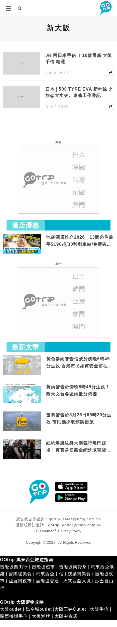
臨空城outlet (39, 609)
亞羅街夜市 (20, 581)
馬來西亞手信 (50, 573)
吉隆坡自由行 (14, 566)
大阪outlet (10, 609)
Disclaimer (45, 531)
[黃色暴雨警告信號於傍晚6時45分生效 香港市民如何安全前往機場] (22, 365)
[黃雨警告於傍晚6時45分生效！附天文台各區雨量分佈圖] (22, 402)
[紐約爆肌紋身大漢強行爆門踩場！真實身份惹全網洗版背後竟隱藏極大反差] (22, 450)
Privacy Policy (69, 531)
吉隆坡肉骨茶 (73, 566)
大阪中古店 (66, 616)
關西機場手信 (14, 616)
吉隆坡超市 (43, 566)
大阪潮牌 (41, 616)
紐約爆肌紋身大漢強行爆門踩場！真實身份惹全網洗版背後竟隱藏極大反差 (78, 450)
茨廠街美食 (79, 573)
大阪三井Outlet (70, 609)
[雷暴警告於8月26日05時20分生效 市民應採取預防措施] (22, 421)
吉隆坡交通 (47, 581)
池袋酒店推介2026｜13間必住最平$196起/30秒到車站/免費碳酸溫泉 (79, 244)
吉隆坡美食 (20, 573)
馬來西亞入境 (77, 581)
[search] (20, 8)
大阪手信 (99, 609)
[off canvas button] (8, 8)
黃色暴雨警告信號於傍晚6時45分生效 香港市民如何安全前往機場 (79, 365)
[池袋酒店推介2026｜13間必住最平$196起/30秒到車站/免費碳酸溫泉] (22, 243)
